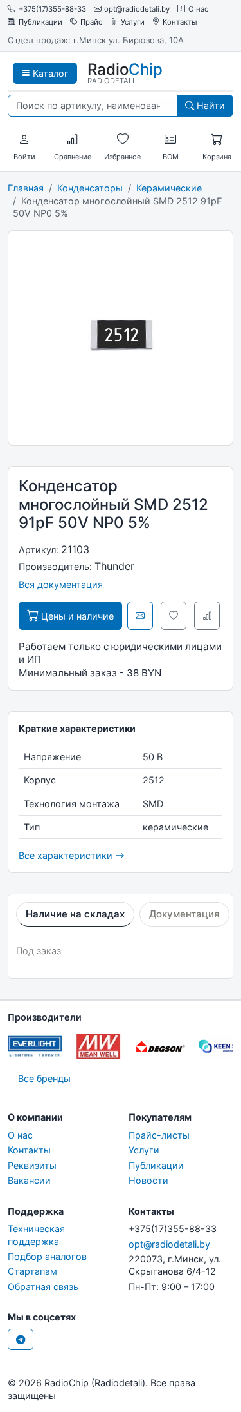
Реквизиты (32, 1165)
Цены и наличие (76, 616)
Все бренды (44, 1078)
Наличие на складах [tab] (75, 914)
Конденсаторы (90, 187)
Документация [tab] (184, 914)
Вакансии (29, 1180)
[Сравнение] (72, 140)
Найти (209, 105)
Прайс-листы (159, 1135)
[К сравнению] (207, 616)
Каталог (49, 73)
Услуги (133, 22)
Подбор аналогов (47, 1256)
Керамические (169, 187)
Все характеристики (67, 855)
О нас (198, 9)
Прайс (91, 22)
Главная (26, 187)
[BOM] (170, 140)
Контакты (180, 22)
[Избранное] (122, 140)
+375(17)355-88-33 (52, 9)
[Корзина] (216, 140)
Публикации (40, 22)
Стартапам (32, 1271)
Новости (148, 1180)
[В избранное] (173, 616)
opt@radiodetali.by (137, 9)
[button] (24, 140)
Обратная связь (43, 1286)
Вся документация (61, 584)
